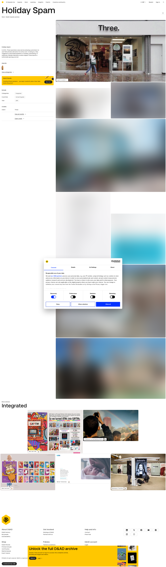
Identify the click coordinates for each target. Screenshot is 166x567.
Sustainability (6, 536)
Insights (40, 2)
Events (48, 2)
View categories (7, 72)
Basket (151, 2)
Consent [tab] (53, 267)
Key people (5, 534)
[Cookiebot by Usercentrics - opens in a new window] (112, 261)
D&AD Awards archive (12, 17)
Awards (19, 2)
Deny (58, 304)
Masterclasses (6, 551)
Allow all (108, 304)
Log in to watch (61, 80)
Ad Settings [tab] (92, 267)
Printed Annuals (7, 547)
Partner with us (48, 534)
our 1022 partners (56, 276)
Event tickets (6, 553)
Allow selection (83, 304)
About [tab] (112, 267)
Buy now (48, 82)
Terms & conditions (49, 544)
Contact (87, 532)
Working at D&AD (48, 532)
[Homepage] (2, 2)
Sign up (33, 558)
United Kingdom (20, 97)
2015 (17, 100)
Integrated (18, 93)
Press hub (88, 534)
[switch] (73, 297)
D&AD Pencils (6, 544)
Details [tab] (73, 267)
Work (26, 2)
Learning (33, 2)
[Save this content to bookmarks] (163, 13)
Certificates (5, 549)
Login (86, 544)
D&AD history (6, 532)
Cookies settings (7, 563)
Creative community (59, 2)
